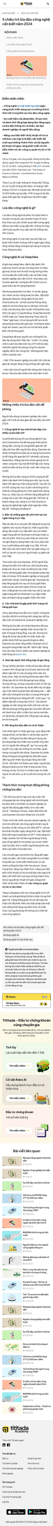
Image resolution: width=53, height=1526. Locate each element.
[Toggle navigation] (4, 3)
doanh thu (20, 654)
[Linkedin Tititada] (4, 1445)
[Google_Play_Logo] (37, 1512)
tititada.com (20, 1005)
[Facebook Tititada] (8, 1445)
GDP (39, 166)
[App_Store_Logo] (15, 1512)
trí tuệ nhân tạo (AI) (28, 105)
